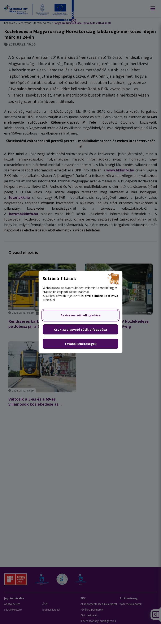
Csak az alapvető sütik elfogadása (80, 330)
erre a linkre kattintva (101, 296)
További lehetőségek (80, 344)
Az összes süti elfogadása (81, 315)
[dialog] (80, 312)
